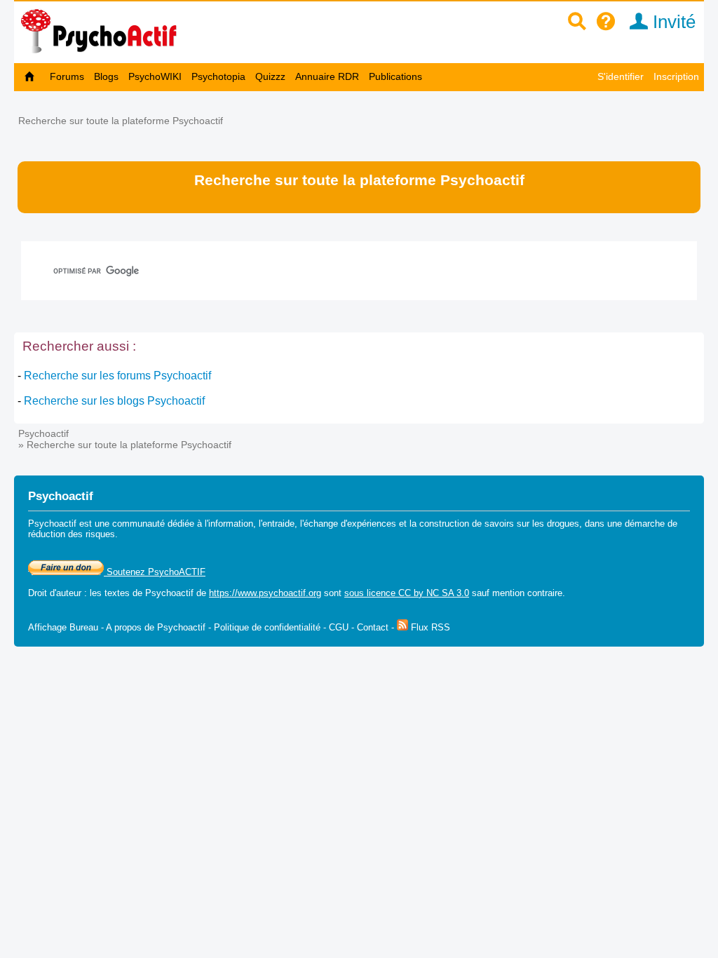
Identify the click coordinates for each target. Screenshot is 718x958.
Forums (67, 76)
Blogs (106, 76)
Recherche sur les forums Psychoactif (117, 376)
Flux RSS (429, 627)
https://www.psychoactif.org (265, 593)
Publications (395, 76)
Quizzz (270, 76)
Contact (372, 627)
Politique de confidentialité (267, 627)
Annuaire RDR (327, 76)
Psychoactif (43, 433)
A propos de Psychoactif (155, 627)
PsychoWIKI (155, 76)
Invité (672, 22)
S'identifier (620, 76)
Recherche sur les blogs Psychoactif (114, 401)
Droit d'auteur (54, 593)
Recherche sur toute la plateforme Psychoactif (120, 120)
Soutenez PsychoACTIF (154, 572)
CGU (338, 627)
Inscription (676, 76)
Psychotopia (218, 76)
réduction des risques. (73, 534)
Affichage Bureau (63, 627)
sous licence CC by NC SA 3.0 (406, 593)
